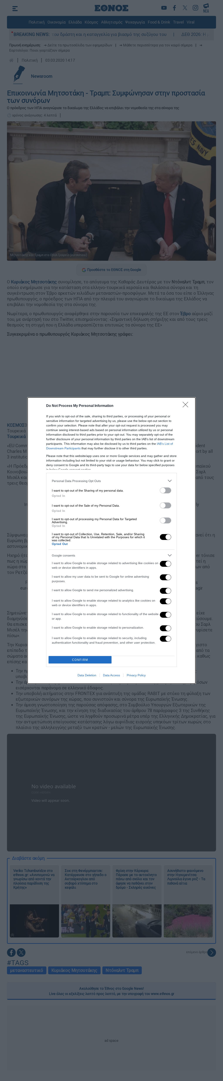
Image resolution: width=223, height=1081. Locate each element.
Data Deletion (87, 675)
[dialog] (111, 540)
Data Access (111, 675)
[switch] (165, 490)
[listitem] (111, 481)
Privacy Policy (136, 675)
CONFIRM (80, 659)
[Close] (187, 406)
